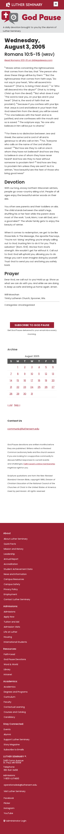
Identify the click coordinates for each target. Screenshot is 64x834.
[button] (55, 4)
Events (7, 729)
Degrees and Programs (16, 691)
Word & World (11, 664)
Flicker (7, 803)
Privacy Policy (11, 589)
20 (53, 380)
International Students (15, 641)
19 (46, 380)
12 (46, 373)
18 (39, 380)
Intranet (8, 674)
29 (18, 393)
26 (46, 387)
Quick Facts (10, 543)
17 (32, 380)
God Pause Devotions (15, 659)
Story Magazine (12, 744)
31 (32, 393)
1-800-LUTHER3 (11, 778)
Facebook (9, 798)
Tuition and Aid (11, 621)
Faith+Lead (9, 654)
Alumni (7, 734)
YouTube (8, 813)
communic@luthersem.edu (23, 429)
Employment (10, 594)
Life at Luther (10, 631)
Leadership (9, 553)
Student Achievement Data (18, 569)
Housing (8, 636)
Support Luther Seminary (16, 739)
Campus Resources (14, 579)
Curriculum (9, 696)
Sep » (17, 405)
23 (24, 387)
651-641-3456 (11, 770)
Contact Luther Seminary (17, 599)
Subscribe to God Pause (32, 325)
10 (32, 373)
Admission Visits (12, 626)
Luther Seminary (28, 4)
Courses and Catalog (15, 712)
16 (25, 380)
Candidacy (9, 717)
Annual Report (11, 559)
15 (18, 380)
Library (7, 669)
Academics (9, 686)
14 (11, 380)
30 (24, 393)
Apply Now (9, 616)
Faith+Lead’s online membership (39, 464)
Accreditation (11, 564)
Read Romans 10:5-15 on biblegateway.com (28, 60)
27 (53, 387)
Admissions (9, 611)
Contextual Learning (14, 706)
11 (39, 373)
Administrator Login (16, 820)
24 (31, 387)
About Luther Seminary (16, 538)
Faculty (7, 701)
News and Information (15, 574)
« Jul (9, 405)
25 (39, 387)
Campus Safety (12, 584)
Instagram (9, 808)
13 (53, 373)
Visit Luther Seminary (14, 791)
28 (11, 393)
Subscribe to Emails (14, 749)
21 (11, 387)
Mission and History (13, 548)
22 (18, 387)
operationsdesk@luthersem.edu (20, 784)
